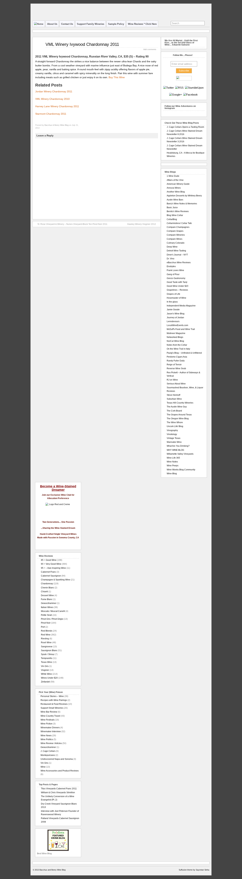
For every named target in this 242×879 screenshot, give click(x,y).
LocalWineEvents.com (177, 325)
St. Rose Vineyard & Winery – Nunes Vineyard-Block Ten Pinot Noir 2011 (72, 224)
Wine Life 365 (173, 458)
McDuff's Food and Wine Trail (181, 329)
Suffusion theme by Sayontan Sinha (194, 870)
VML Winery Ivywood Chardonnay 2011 (82, 44)
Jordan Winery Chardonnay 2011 (53, 91)
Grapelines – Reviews (177, 290)
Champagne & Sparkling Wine (55, 579)
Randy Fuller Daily (176, 360)
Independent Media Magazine (181, 305)
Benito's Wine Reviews (178, 211)
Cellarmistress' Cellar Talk (179, 223)
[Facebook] (190, 94)
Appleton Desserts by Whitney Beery (184, 195)
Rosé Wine (46, 642)
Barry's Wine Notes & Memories (182, 203)
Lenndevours (173, 321)
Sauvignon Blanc (49, 650)
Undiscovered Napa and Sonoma (57, 759)
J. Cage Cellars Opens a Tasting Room (185, 127)
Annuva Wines (174, 188)
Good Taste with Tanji (177, 282)
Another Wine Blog (176, 192)
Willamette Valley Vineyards (180, 454)
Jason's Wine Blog (175, 313)
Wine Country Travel (50, 716)
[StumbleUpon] (194, 87)
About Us (52, 24)
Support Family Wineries (90, 24)
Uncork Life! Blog (175, 426)
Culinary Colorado (175, 243)
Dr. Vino (170, 258)
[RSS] (179, 87)
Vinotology (172, 434)
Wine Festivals (48, 720)
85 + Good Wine (49, 560)
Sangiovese (46, 646)
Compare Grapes (175, 231)
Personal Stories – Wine (52, 696)
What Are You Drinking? (178, 446)
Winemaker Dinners (50, 727)
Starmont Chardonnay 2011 (50, 113)
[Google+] (175, 94)
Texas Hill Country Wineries (180, 403)
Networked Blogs (175, 337)
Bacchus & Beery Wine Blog (56, 125)
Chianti (44, 591)
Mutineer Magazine (176, 333)
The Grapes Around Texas (179, 414)
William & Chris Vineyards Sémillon (58, 792)
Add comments (149, 49)
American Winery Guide (178, 184)
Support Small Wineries (52, 708)
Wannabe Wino (174, 442)
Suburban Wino (174, 399)
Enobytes (171, 266)
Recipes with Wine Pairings (54, 700)
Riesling (45, 638)
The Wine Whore (175, 422)
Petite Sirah (46, 615)
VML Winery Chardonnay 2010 (52, 98)
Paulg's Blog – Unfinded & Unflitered (184, 353)
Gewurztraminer (48, 603)
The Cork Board (174, 411)
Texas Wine (46, 662)
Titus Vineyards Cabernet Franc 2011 (59, 788)
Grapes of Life (173, 294)
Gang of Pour (173, 274)
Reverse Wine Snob (176, 368)
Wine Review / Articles (51, 743)
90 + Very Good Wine (51, 564)
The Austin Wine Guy (177, 406)
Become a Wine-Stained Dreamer (58, 488)
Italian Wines (47, 607)
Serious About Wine (176, 383)
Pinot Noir (45, 623)
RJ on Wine (172, 380)
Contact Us (67, 24)
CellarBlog (172, 219)
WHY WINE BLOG (175, 450)
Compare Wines (174, 239)
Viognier (45, 670)
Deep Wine (172, 247)
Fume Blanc (46, 599)
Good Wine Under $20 (177, 286)
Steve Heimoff (173, 395)
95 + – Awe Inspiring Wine (53, 568)
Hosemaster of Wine (176, 298)
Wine (43, 767)
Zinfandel (45, 682)
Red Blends (46, 631)
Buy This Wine (117, 77)
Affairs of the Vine (175, 180)
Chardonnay (47, 583)
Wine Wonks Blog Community (181, 469)
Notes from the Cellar (177, 345)
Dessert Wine (47, 595)
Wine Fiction (46, 723)
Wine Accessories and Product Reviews (60, 771)
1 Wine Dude (173, 176)
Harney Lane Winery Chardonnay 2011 (57, 106)
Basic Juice (172, 207)
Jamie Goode (173, 309)
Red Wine (45, 634)
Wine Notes (172, 461)
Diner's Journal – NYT (177, 254)
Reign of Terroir (174, 364)
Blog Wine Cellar (175, 215)
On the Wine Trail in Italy (178, 349)
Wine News (46, 735)
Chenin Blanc (47, 587)
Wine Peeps (172, 465)
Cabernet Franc (48, 572)
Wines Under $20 (49, 678)
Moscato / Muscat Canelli (53, 611)
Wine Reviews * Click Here (142, 24)
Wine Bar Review (49, 712)
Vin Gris (45, 666)
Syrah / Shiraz (47, 654)
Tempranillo (46, 658)
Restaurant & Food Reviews (54, 704)
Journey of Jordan (175, 317)
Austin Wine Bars (175, 199)
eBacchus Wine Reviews (179, 262)
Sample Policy (116, 24)
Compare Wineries (176, 235)
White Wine (46, 674)
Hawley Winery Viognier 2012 (141, 224)
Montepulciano (48, 755)
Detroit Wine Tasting (176, 250)
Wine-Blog (172, 473)
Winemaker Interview (51, 731)
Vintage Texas (173, 438)
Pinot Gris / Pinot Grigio (52, 619)
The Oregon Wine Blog (178, 418)
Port (43, 627)
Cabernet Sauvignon (51, 576)
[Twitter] (168, 87)
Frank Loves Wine (175, 270)
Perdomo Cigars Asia (177, 357)
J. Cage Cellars (48, 751)
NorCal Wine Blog (175, 341)
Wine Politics (47, 739)
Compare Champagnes (178, 227)
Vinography (172, 430)
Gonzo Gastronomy (176, 278)
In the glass (172, 302)
